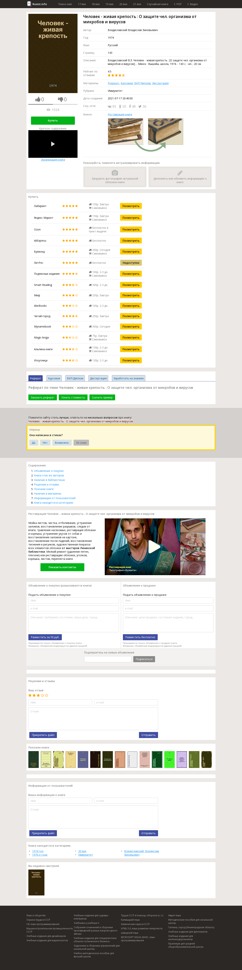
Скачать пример (102, 397)
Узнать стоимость (73, 397)
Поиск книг (65, 4)
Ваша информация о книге (46, 795)
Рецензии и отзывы (46, 484)
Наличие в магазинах (47, 493)
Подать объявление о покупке (49, 595)
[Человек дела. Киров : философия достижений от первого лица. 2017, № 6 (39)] (206, 760)
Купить (53, 120)
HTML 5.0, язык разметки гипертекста (141, 928)
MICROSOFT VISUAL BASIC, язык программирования (138, 939)
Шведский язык (129, 932)
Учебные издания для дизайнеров (46, 936)
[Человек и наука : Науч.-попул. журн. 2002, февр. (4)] (70, 760)
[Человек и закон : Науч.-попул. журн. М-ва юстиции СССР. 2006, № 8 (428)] (169, 760)
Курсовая (127, 83)
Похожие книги (44, 489)
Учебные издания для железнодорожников (180, 937)
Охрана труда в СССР (38, 919)
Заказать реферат (42, 397)
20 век (123, 4)
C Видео (192, 4)
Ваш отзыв (35, 690)
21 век (137, 4)
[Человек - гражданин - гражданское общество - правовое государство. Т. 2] (182, 760)
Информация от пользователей (54, 498)
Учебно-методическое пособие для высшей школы (94, 955)
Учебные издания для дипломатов (187, 931)
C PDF (178, 4)
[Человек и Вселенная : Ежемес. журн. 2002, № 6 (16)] (120, 760)
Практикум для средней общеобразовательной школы (185, 945)
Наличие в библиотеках (49, 480)
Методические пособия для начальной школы (190, 921)
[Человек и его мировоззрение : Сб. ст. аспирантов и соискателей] (107, 760)
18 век (96, 4)
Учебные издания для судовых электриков (91, 917)
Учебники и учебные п (86, 923)
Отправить (148, 735)
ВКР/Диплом (142, 83)
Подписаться (144, 659)
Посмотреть (131, 206)
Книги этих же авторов (49, 475)
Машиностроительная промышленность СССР (49, 930)
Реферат (113, 83)
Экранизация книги (53, 159)
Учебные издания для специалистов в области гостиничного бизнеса (95, 940)
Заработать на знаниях (128, 378)
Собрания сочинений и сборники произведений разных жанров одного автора (95, 930)
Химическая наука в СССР (135, 924)
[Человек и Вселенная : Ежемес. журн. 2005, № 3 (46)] (157, 760)
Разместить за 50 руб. (45, 637)
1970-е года (39, 854)
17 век (82, 4)
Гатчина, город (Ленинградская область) (191, 927)
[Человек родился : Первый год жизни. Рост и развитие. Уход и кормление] (83, 760)
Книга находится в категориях (53, 502)
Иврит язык (174, 915)
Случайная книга (157, 4)
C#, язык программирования (42, 924)
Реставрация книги (120, 114)
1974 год (37, 851)
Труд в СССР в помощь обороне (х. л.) (142, 915)
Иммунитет (85, 854)
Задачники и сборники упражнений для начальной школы (97, 947)
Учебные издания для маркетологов (47, 940)
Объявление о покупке (49, 471)
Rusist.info (40, 4)
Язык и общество (36, 915)
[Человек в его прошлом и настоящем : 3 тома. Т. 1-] (58, 760)
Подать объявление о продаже (144, 595)
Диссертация (160, 83)
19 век (109, 4)
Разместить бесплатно (140, 637)
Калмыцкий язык (130, 919)
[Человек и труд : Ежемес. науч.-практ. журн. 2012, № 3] (132, 760)
